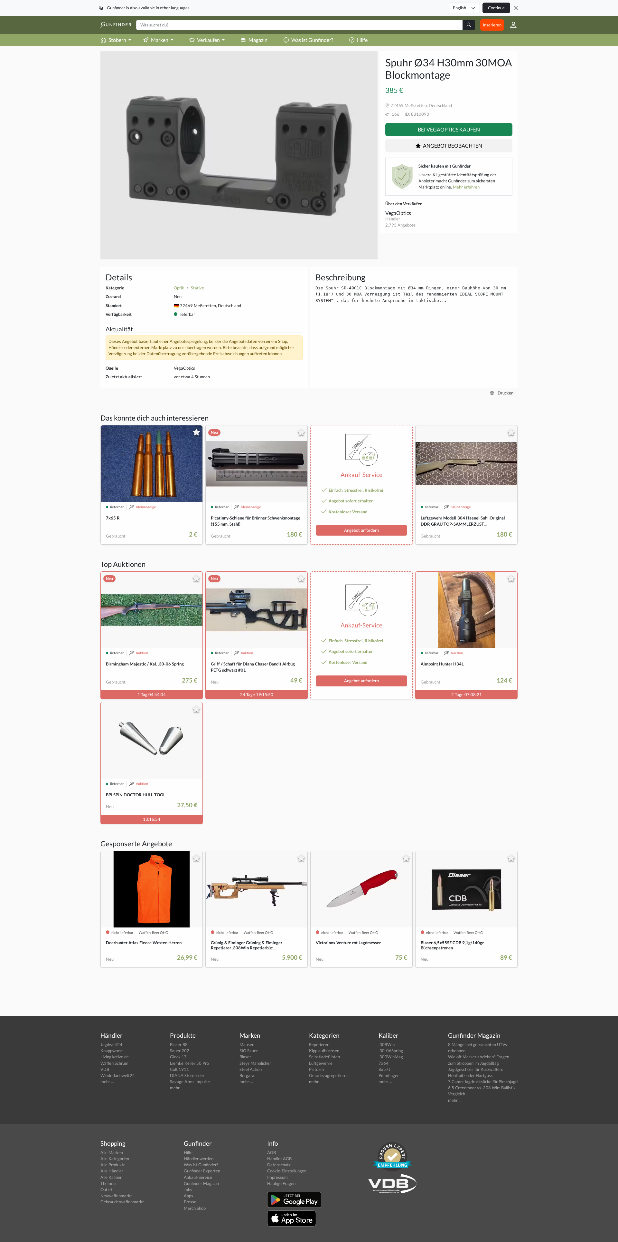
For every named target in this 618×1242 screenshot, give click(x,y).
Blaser (245, 1056)
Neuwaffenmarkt (116, 1195)
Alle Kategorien (114, 1158)
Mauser (246, 1044)
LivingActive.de (114, 1056)
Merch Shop (195, 1208)
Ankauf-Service (198, 1177)
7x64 (384, 1063)
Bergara (246, 1075)
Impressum (277, 1177)
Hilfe (362, 40)
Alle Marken (111, 1152)
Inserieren (492, 24)
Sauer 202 (179, 1050)
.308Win (387, 1044)
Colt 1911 (179, 1069)
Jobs (188, 1189)
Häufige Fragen (281, 1183)
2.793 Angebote (400, 225)
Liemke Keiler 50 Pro (189, 1063)
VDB (104, 1069)
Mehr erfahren (466, 186)
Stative (197, 287)
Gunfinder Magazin (201, 1183)
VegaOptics (398, 213)
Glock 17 (178, 1056)
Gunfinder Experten (202, 1170)
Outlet (106, 1189)
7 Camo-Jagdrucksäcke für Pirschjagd (483, 1081)
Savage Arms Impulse (190, 1081)
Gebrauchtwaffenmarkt (122, 1201)
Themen (108, 1183)
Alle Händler (111, 1170)
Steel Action (250, 1069)
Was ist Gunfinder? (312, 40)
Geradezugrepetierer (328, 1075)
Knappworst (111, 1050)
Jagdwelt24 (111, 1044)
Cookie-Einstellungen (286, 1170)
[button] (511, 25)
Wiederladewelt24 (117, 1075)
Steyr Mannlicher (255, 1063)
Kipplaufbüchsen (324, 1050)
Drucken (505, 392)
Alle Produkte (113, 1164)
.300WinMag (391, 1056)
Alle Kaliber (111, 1177)
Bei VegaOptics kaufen (449, 129)
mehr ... (107, 1081)
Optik (179, 287)
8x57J (384, 1069)
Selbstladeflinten (324, 1056)
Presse (190, 1201)
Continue (496, 7)
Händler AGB (279, 1158)
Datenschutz (279, 1164)
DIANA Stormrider (187, 1075)
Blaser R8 (179, 1044)
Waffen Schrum (114, 1063)
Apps (188, 1195)
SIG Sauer (248, 1050)
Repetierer (319, 1044)
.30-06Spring (391, 1050)
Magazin (257, 40)
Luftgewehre (320, 1063)
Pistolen (316, 1069)
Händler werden (198, 1158)
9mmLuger (389, 1075)
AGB (271, 1152)
